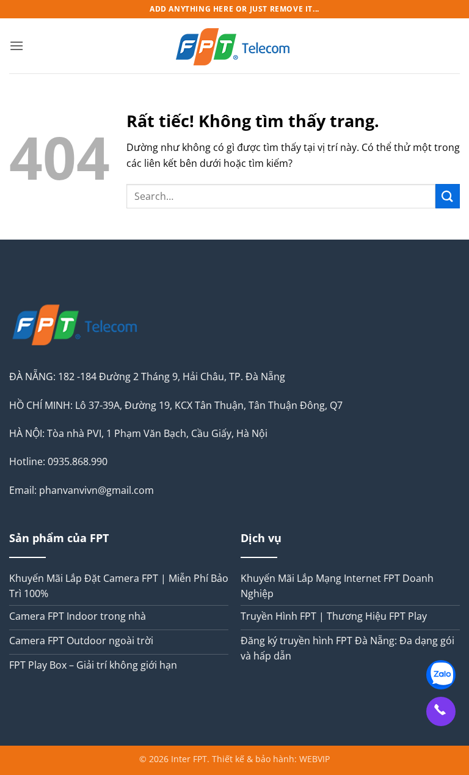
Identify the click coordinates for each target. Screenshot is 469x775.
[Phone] (441, 711)
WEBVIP (314, 759)
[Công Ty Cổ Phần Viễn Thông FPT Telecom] (234, 46)
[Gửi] (447, 196)
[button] (16, 46)
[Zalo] (441, 674)
